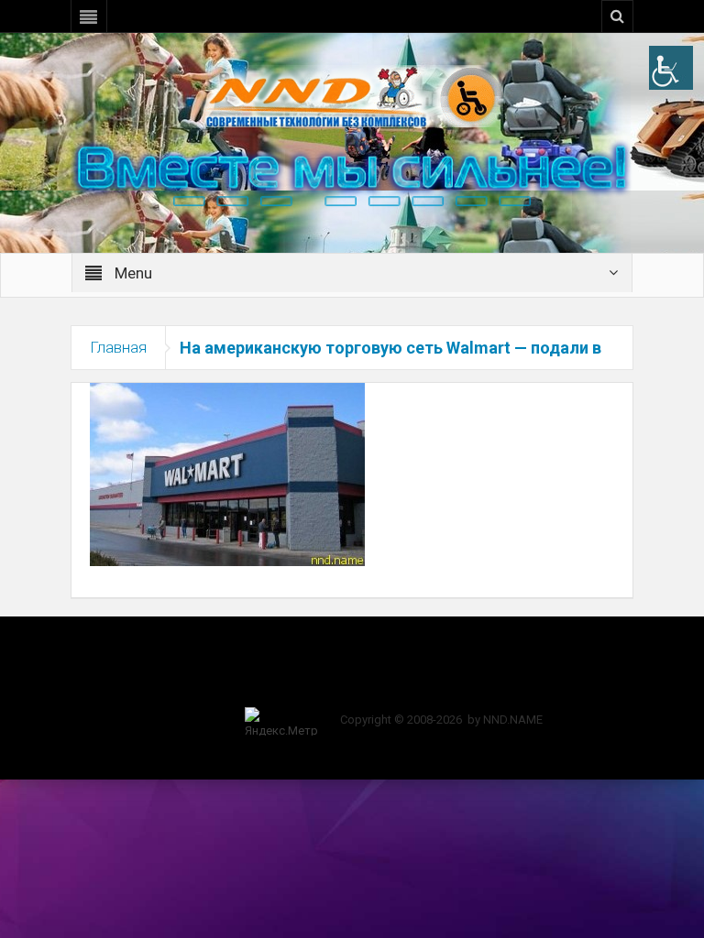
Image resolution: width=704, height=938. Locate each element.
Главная (118, 347)
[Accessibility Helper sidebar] (671, 68)
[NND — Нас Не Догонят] (352, 95)
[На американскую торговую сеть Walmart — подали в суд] (227, 473)
